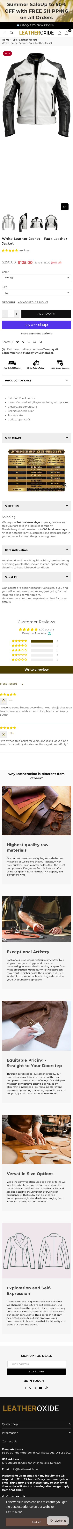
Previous (5, 131)
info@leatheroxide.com (25, 1469)
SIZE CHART (13, 438)
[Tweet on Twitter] (18, 342)
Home (5, 39)
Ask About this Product (33, 302)
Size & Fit (11, 577)
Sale (7, 53)
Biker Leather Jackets (24, 39)
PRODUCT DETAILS (18, 380)
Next (68, 131)
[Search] (11, 33)
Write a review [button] (37, 669)
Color (5, 271)
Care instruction (16, 549)
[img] (8, 694)
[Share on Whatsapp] (35, 342)
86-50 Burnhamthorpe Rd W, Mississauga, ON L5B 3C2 (36, 1452)
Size (4, 286)
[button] (10, 250)
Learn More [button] (14, 1512)
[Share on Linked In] (29, 342)
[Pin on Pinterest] (23, 342)
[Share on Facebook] (12, 342)
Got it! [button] (36, 1522)
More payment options (36, 333)
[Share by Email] (41, 342)
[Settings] (59, 33)
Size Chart (8, 302)
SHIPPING (12, 506)
